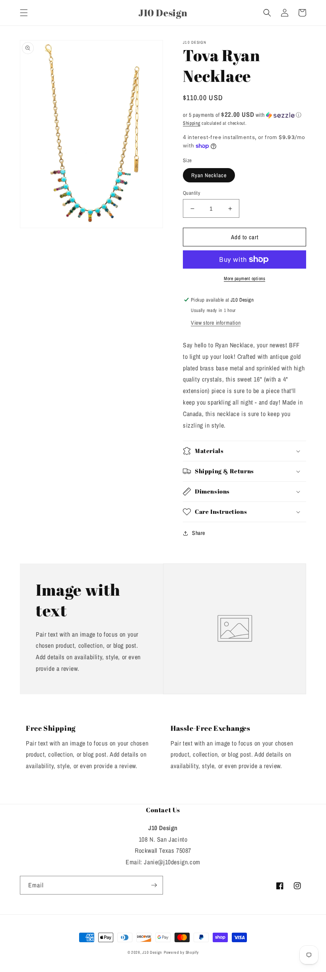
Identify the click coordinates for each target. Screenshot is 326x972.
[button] (24, 12)
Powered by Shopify (181, 952)
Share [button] (198, 532)
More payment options (244, 278)
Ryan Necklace (209, 175)
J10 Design (152, 952)
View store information (216, 322)
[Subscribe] (154, 885)
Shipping (191, 123)
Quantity (191, 193)
